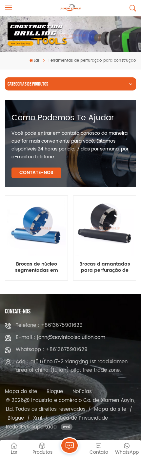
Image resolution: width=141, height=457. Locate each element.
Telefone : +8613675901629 (49, 325)
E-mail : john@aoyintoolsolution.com (60, 337)
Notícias (82, 391)
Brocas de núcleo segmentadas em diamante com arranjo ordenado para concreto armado (36, 267)
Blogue (55, 391)
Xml (37, 418)
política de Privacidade (79, 418)
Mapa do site (21, 391)
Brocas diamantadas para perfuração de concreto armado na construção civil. (104, 267)
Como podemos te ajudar (62, 118)
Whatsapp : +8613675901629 (52, 350)
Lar (36, 60)
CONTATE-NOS (36, 172)
